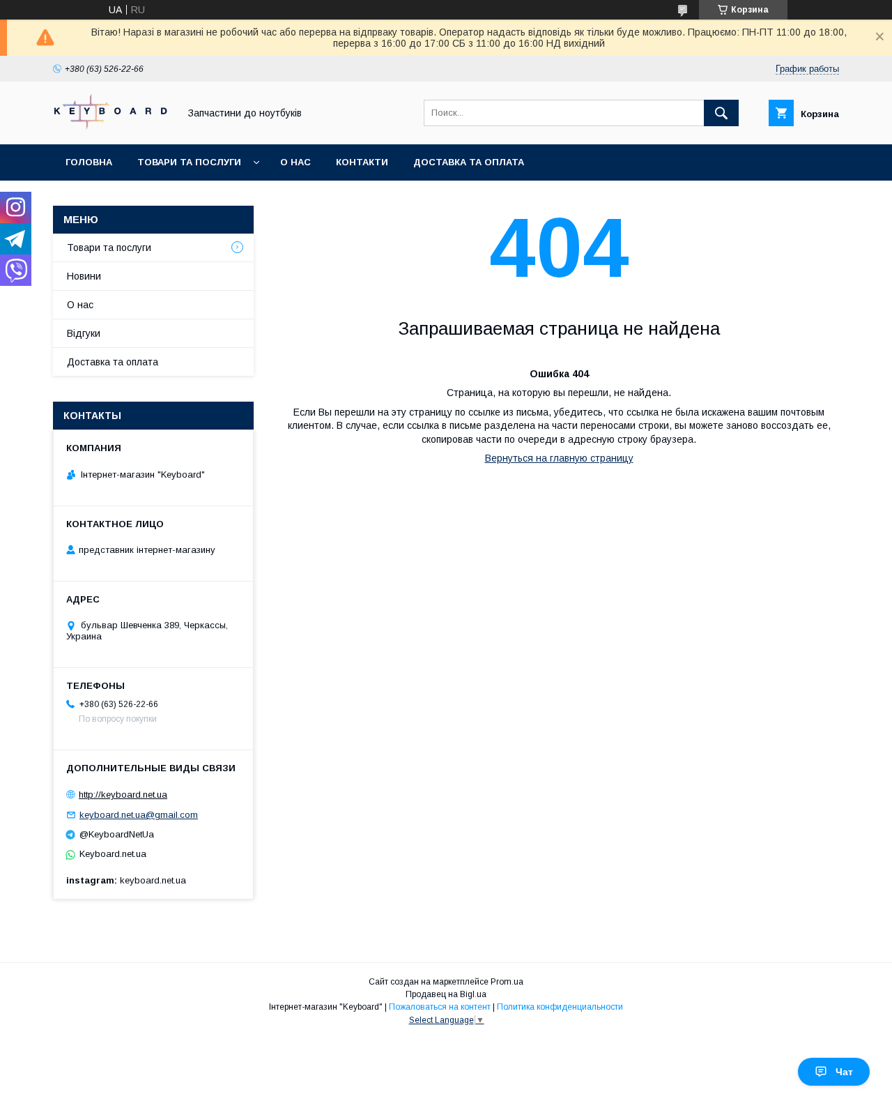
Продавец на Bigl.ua (446, 994)
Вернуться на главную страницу (559, 458)
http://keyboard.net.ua (123, 794)
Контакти (362, 162)
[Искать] (721, 113)
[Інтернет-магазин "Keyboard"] (112, 126)
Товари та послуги (189, 162)
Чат (844, 1071)
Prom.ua (507, 982)
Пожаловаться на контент (440, 1007)
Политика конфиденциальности (560, 1007)
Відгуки (83, 333)
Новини (84, 276)
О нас (295, 162)
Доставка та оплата (468, 162)
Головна (89, 162)
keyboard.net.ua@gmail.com (138, 815)
